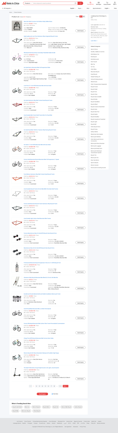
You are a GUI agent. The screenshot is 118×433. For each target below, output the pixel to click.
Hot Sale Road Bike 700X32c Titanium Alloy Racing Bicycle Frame (40, 130)
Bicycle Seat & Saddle (96, 96)
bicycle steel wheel (17, 407)
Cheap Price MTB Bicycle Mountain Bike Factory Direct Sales (38, 338)
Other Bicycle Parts (95, 126)
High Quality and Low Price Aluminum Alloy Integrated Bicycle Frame (41, 36)
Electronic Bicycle (26, 411)
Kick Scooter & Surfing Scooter (98, 167)
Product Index (87, 421)
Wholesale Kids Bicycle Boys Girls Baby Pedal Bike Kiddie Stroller (39, 52)
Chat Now (55, 394)
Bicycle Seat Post (95, 111)
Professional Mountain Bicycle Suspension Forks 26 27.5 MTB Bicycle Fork (42, 262)
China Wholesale (52, 421)
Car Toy (93, 66)
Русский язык (42, 423)
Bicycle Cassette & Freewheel (98, 119)
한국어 (69, 423)
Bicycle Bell (93, 124)
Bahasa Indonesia (101, 423)
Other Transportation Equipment (99, 84)
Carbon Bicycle (78, 407)
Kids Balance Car (95, 54)
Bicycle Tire (93, 155)
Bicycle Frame (94, 86)
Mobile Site (93, 421)
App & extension (97, 8)
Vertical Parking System (97, 79)
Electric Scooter (94, 165)
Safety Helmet (94, 131)
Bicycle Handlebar (95, 101)
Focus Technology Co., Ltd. (48, 426)
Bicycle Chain (94, 94)
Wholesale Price (61, 421)
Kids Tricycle (94, 61)
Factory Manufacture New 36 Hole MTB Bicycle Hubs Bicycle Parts (40, 233)
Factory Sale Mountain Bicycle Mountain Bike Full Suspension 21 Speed (41, 159)
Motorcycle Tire (94, 157)
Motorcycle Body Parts (96, 148)
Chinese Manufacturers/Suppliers (40, 421)
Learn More (94, 40)
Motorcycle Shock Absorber (97, 143)
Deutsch (53, 423)
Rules (115, 8)
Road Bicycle (94, 74)
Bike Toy (93, 64)
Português (30, 423)
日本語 (74, 423)
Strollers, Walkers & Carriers (97, 51)
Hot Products (20, 421)
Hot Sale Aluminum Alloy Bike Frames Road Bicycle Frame (38, 100)
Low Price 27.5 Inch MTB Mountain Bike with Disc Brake (37, 85)
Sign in (114, 4)
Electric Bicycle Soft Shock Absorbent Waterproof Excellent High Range (41, 353)
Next (66, 386)
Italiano (48, 423)
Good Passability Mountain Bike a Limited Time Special (37, 308)
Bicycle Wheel (94, 104)
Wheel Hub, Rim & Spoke (97, 134)
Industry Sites (69, 421)
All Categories (7, 8)
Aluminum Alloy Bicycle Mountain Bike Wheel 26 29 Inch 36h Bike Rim (41, 277)
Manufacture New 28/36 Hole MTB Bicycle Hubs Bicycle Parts (39, 248)
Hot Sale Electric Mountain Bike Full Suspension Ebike (37, 67)
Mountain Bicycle (95, 71)
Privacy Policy (83, 426)
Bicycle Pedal (94, 89)
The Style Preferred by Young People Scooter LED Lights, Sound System (41, 367)
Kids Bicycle (94, 56)
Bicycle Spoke (94, 114)
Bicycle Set (55, 407)
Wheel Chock (94, 81)
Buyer (79, 8)
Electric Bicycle (36, 407)
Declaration (75, 426)
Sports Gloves (94, 49)
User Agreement (68, 426)
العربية (65, 423)
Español (24, 423)
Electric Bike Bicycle (66, 407)
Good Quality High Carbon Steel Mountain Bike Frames (37, 218)
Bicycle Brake (94, 99)
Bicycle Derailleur (95, 116)
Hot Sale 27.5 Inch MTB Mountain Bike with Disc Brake (37, 144)
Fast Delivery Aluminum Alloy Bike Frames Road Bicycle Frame (39, 174)
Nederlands (59, 423)
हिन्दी (78, 423)
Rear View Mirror (95, 160)
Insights (99, 421)
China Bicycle (36, 411)
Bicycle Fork (94, 91)
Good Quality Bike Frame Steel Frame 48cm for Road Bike (38, 115)
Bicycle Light (94, 121)
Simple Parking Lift (95, 76)
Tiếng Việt (93, 423)
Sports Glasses (94, 162)
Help (88, 8)
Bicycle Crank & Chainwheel (97, 106)
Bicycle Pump (94, 129)
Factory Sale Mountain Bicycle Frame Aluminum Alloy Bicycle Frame (40, 203)
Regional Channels (78, 421)
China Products (27, 421)
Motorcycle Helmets (96, 136)
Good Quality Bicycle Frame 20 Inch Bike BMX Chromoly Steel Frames (41, 189)
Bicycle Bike (15, 411)
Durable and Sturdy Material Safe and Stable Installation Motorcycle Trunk (42, 294)
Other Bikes (93, 69)
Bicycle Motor (46, 407)
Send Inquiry (80, 30)
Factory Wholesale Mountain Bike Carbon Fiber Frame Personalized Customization (44, 323)
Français (35, 423)
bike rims (27, 407)
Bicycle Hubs (94, 109)
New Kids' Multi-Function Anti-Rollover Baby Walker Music (38, 21)
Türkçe (87, 423)
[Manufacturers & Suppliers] (10, 3)
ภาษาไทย (83, 423)
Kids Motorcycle (95, 59)
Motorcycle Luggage (96, 146)
